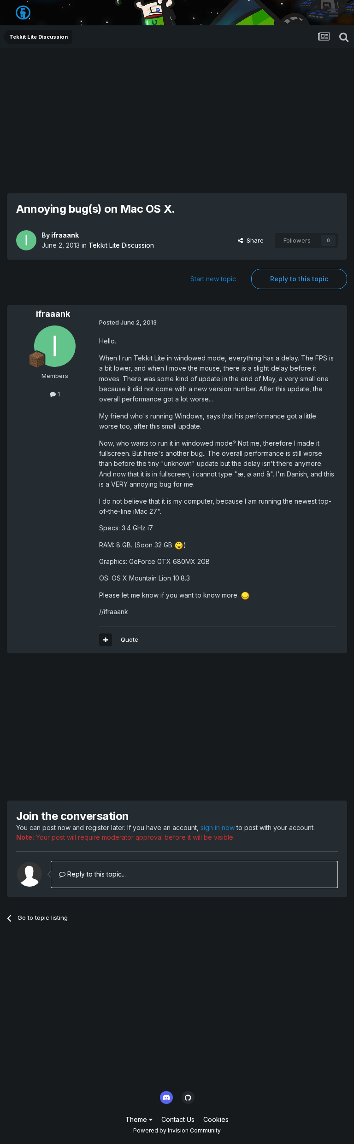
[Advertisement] (177, 117)
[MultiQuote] (105, 639)
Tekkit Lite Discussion (121, 245)
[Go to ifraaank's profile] (26, 240)
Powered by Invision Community (177, 1130)
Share (253, 240)
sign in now (218, 827)
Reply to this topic (299, 279)
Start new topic (213, 279)
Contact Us (178, 1119)
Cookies (216, 1119)
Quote (129, 639)
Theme (137, 1119)
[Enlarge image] (178, 545)
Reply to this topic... (95, 874)
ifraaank (65, 235)
